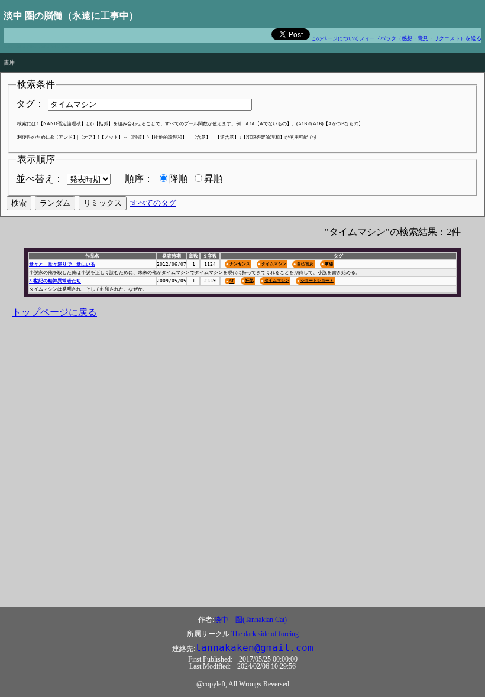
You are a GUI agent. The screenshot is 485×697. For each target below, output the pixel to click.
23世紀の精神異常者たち (55, 281)
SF (231, 281)
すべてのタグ (153, 202)
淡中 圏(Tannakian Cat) (250, 619)
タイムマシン (273, 264)
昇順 (213, 179)
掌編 (329, 264)
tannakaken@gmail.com (254, 648)
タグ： (30, 104)
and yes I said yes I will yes (37, 46)
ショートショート (317, 280)
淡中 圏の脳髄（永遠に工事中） (71, 16)
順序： (139, 179)
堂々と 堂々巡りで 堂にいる (62, 264)
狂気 (249, 280)
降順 (178, 179)
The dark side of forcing (265, 634)
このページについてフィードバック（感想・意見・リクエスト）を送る (396, 38)
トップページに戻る (54, 312)
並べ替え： (39, 179)
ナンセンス (239, 264)
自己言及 (305, 264)
